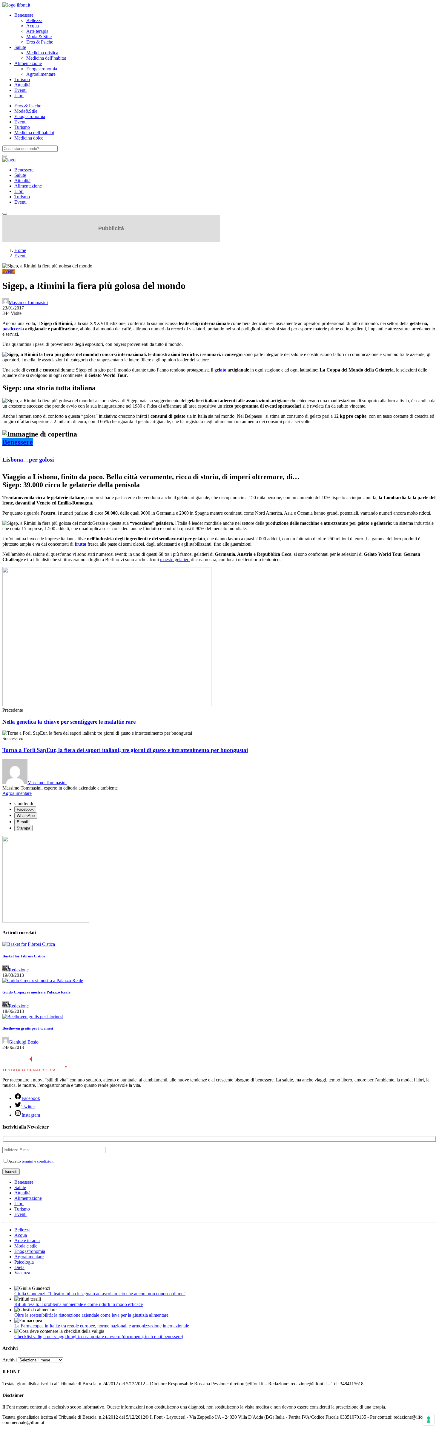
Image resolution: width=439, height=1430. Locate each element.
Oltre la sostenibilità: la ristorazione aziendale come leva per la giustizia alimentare (91, 1315)
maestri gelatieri (175, 559)
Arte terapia (37, 31)
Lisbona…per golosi (28, 459)
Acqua (32, 25)
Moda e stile (25, 1245)
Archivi (9, 1359)
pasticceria (13, 328)
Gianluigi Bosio (24, 1041)
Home (20, 250)
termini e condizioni (38, 1161)
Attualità (22, 84)
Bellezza (34, 20)
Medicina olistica (42, 52)
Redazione (19, 969)
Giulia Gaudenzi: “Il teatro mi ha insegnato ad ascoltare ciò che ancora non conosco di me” (99, 1293)
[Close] (4, 214)
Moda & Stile (39, 36)
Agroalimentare (41, 74)
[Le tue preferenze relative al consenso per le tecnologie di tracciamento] (428, 1419)
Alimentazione (28, 63)
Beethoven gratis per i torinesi (27, 1028)
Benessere (23, 15)
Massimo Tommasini (28, 302)
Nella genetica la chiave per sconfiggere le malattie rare (69, 722)
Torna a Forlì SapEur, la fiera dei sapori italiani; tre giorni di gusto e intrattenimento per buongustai (125, 750)
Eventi (20, 90)
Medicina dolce (28, 137)
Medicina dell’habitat (46, 58)
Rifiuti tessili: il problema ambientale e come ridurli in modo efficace (78, 1304)
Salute (20, 47)
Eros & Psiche (39, 41)
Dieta (19, 1267)
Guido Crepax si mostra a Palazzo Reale (36, 992)
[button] (219, 434)
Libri (19, 95)
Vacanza (22, 1272)
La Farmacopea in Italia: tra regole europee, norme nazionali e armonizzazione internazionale (101, 1325)
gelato (220, 369)
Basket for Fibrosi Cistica (23, 956)
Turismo (22, 79)
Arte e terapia (27, 1240)
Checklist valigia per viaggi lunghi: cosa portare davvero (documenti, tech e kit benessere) (98, 1336)
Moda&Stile (25, 111)
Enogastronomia (41, 68)
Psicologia (24, 1262)
